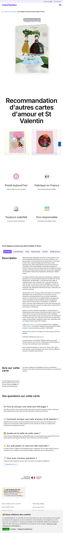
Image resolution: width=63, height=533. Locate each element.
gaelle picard (40, 337)
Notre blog (36, 503)
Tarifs (27, 251)
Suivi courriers (16, 503)
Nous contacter (6, 503)
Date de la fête (35, 251)
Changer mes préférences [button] (24, 529)
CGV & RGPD (6, 507)
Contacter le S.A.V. (11, 464)
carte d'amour (27, 326)
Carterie (6, 11)
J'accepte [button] (6, 529)
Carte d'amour (12, 11)
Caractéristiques (18, 251)
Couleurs (45, 251)
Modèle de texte (55, 251)
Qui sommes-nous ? (38, 507)
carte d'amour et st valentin (34, 324)
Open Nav (60, 5)
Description (7, 251)
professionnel (57, 1)
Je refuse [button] (13, 529)
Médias (42, 503)
